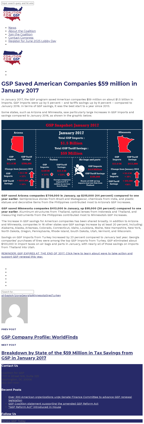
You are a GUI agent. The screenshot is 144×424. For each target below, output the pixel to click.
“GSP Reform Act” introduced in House (34, 407)
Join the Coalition (20, 34)
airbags (6, 295)
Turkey (56, 295)
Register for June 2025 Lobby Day (32, 41)
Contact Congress (20, 37)
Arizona (16, 295)
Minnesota (39, 295)
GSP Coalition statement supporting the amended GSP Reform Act (53, 403)
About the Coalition (22, 31)
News (12, 27)
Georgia (27, 295)
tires (48, 295)
